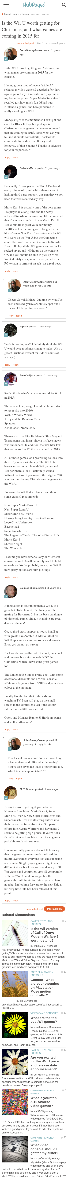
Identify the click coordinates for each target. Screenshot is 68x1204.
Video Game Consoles (44, 1013)
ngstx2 (24, 326)
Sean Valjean (27, 375)
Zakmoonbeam (28, 588)
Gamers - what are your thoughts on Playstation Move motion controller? (45, 987)
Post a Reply (54, 909)
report (15, 158)
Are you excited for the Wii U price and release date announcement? (45, 1063)
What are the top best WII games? (44, 1019)
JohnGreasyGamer (31, 50)
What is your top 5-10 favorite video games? (44, 1102)
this (49, 285)
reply (7, 158)
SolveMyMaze (28, 168)
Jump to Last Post (25, 43)
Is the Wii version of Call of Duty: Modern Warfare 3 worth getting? (45, 934)
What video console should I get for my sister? (44, 1149)
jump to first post (34, 909)
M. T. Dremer (27, 789)
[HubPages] (34, 5)
